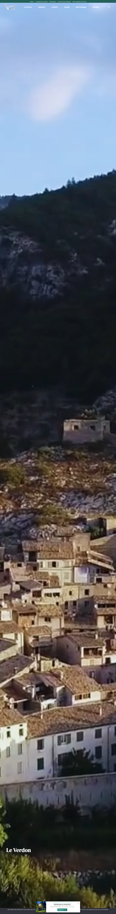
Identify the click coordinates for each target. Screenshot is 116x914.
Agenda (67, 7)
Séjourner (41, 7)
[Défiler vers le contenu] (58, 860)
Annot (32, 1)
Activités (55, 7)
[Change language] (5, 5)
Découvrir (28, 7)
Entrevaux (52, 1)
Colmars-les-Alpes (41, 1)
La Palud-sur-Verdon (64, 1)
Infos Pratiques (81, 7)
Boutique (96, 7)
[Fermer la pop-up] (78, 903)
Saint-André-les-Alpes (79, 1)
